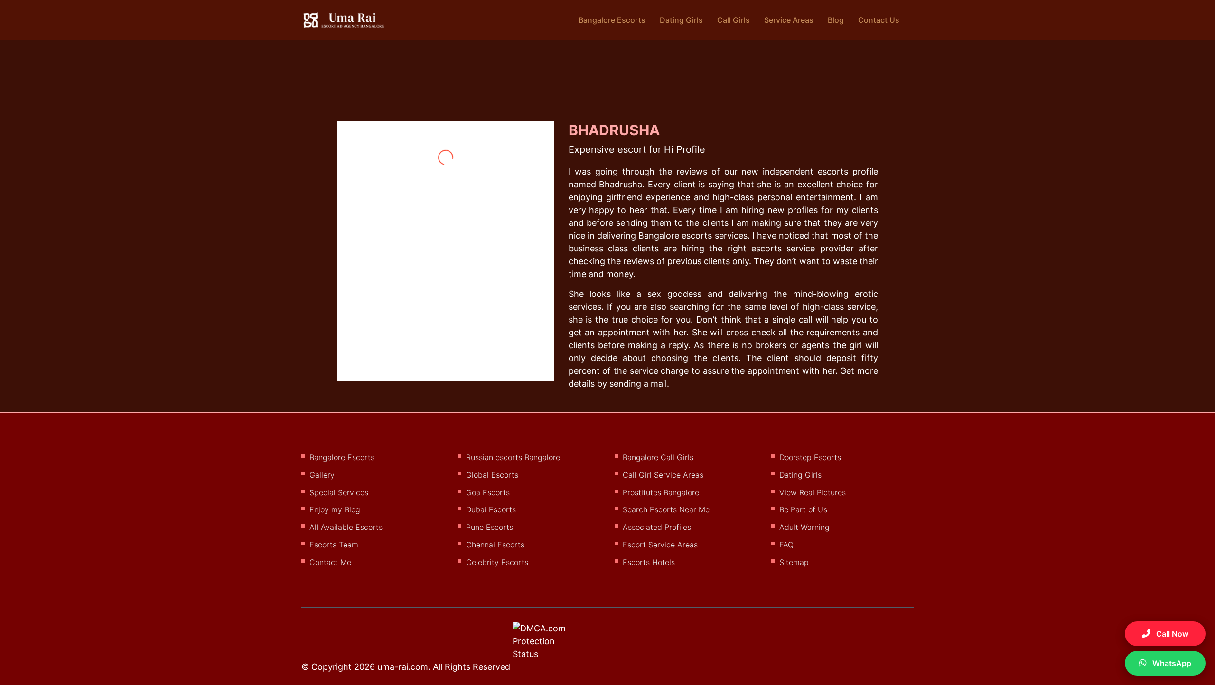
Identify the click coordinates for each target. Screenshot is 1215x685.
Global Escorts (492, 475)
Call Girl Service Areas (663, 475)
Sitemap (794, 562)
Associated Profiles (657, 527)
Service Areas (788, 20)
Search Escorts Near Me (666, 509)
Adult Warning (804, 527)
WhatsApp (1170, 663)
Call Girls (733, 20)
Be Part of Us (803, 509)
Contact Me (330, 562)
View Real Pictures (812, 492)
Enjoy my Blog (334, 509)
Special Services (338, 492)
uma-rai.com (402, 667)
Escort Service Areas (660, 544)
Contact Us (878, 20)
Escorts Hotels (649, 562)
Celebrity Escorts (497, 562)
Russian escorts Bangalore (513, 457)
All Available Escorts (346, 527)
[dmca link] (552, 645)
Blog (836, 20)
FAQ (786, 544)
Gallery (322, 475)
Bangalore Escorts (612, 20)
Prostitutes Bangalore (661, 492)
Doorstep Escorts (810, 457)
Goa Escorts (488, 492)
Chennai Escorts (495, 544)
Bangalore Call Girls (658, 457)
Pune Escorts (489, 527)
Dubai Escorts (491, 509)
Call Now (1171, 634)
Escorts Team (333, 544)
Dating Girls (681, 20)
